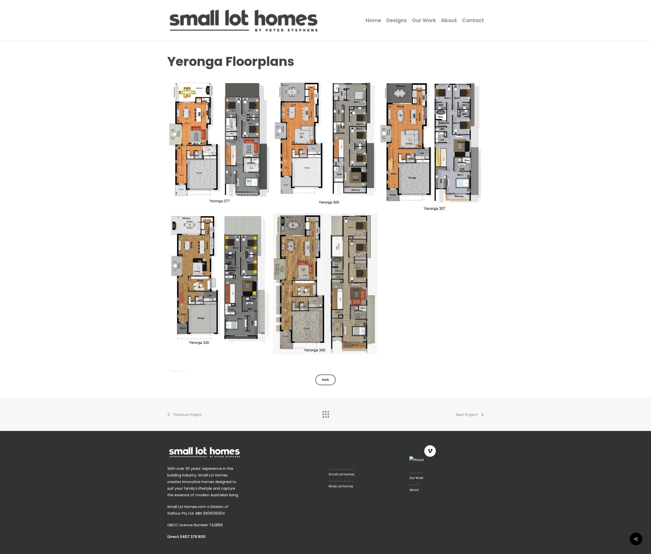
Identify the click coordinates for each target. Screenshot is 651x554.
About (414, 490)
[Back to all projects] (325, 413)
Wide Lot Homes (341, 486)
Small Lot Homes (341, 474)
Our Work (416, 478)
